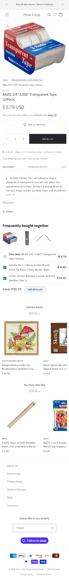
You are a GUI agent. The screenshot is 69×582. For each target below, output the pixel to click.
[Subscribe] (52, 528)
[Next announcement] (62, 4)
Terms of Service (16, 489)
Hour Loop (21, 569)
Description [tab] (8, 166)
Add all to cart (35, 289)
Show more (8, 202)
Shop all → (34, 312)
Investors (12, 505)
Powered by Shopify (35, 569)
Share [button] (9, 211)
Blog (9, 497)
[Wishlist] (55, 15)
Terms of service (44, 574)
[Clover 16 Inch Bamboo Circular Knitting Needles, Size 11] (43, 238)
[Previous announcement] (6, 4)
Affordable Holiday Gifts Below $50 (27, 79)
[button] (7, 15)
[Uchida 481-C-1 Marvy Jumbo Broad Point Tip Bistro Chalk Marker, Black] (26, 238)
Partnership (14, 473)
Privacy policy (27, 574)
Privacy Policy (14, 481)
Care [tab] (63, 166)
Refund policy (54, 569)
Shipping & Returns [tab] (37, 166)
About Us (12, 465)
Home (5, 79)
